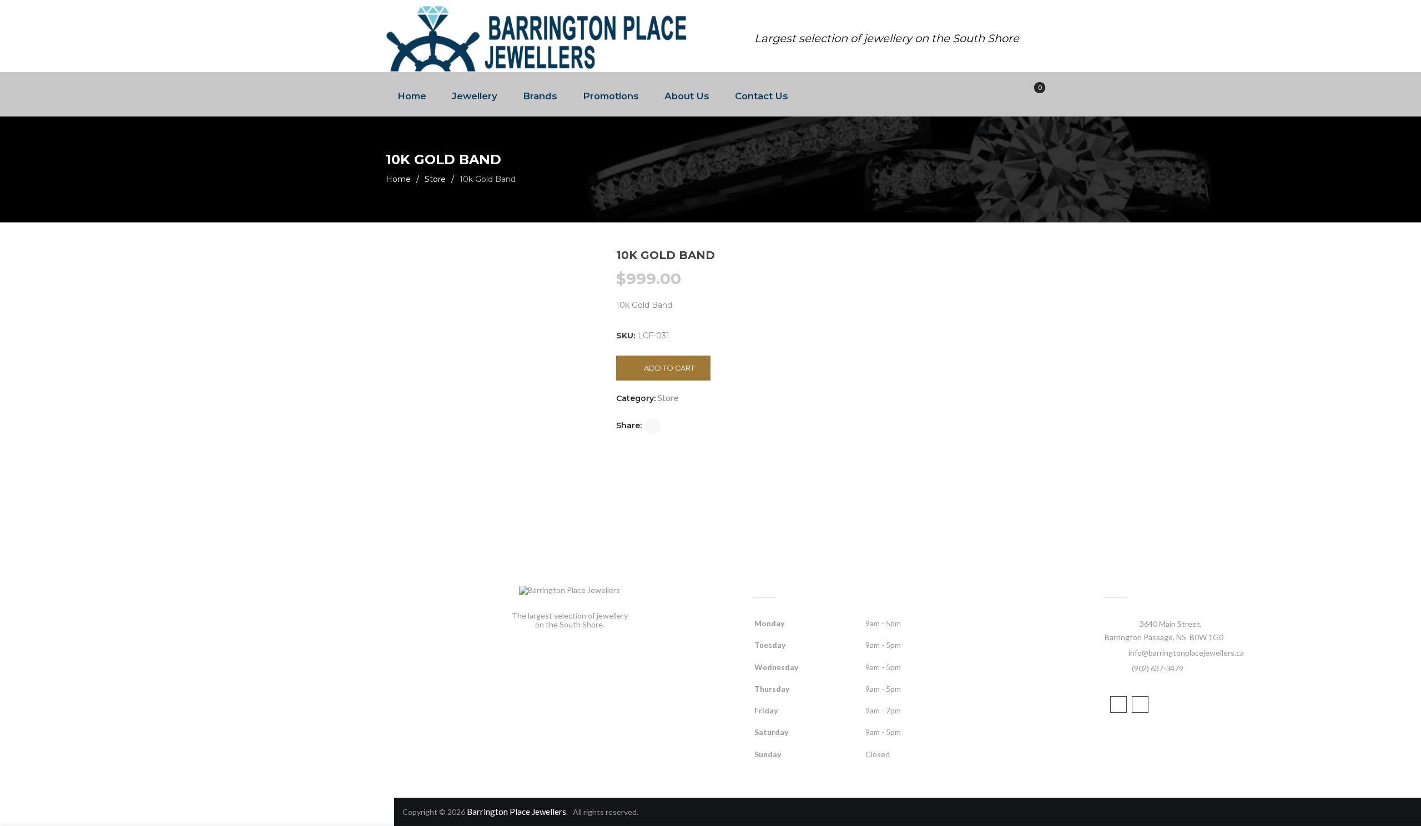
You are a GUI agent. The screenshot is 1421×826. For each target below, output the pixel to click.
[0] (1032, 94)
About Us (686, 96)
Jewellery (474, 96)
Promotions (611, 96)
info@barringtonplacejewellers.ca (1186, 652)
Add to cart (669, 367)
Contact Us (761, 96)
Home (411, 96)
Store (435, 179)
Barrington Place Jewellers (516, 812)
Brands (540, 96)
